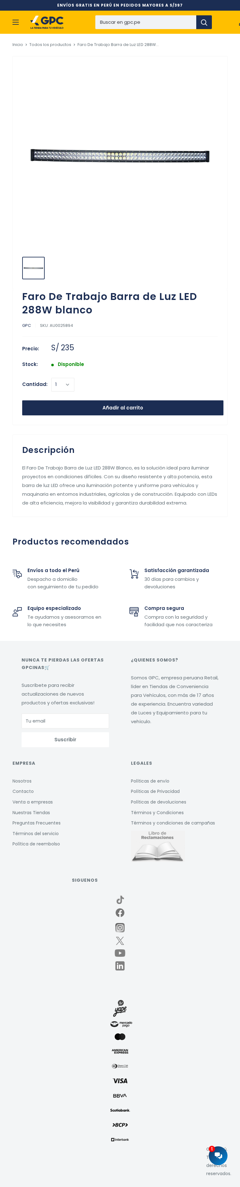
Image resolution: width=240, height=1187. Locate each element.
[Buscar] (204, 22)
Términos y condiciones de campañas (173, 823)
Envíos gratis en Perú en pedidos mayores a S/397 (120, 5)
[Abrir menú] (15, 22)
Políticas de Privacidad (155, 791)
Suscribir (65, 739)
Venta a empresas (32, 802)
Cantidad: (35, 384)
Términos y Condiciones (157, 812)
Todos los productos (50, 45)
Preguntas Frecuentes (36, 823)
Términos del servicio (35, 833)
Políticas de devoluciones (158, 802)
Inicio (17, 45)
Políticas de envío (150, 781)
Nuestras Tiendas (31, 812)
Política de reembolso (36, 844)
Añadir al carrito (122, 407)
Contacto (23, 791)
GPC (26, 325)
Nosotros (22, 781)
